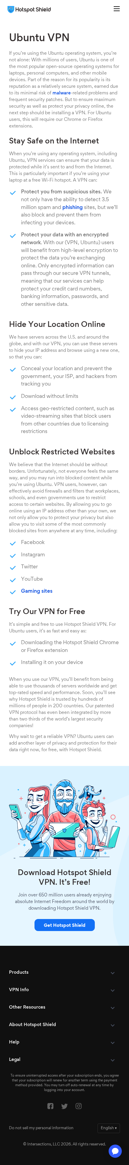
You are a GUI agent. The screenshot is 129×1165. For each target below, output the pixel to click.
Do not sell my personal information (41, 1128)
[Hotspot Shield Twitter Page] (64, 1107)
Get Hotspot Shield (65, 926)
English (109, 1128)
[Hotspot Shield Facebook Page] (50, 1107)
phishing (72, 207)
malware (61, 93)
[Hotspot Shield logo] (31, 9)
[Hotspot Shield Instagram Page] (79, 1107)
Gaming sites (36, 591)
